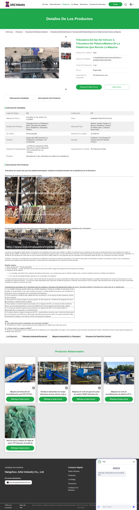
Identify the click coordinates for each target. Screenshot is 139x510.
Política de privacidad (8, 506)
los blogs (74, 4)
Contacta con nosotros (73, 489)
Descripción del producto (49, 98)
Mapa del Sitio (23, 506)
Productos (19, 32)
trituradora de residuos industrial (36, 32)
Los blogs (71, 479)
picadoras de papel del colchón (98, 336)
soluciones (84, 4)
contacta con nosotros (97, 4)
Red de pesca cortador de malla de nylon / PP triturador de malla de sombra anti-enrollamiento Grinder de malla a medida (20, 442)
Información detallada (19, 98)
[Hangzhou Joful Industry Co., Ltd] (16, 4)
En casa (45, 4)
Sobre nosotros (73, 471)
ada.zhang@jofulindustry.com (19, 482)
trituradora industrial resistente (34, 336)
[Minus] (134, 462)
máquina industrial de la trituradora (66, 336)
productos (66, 4)
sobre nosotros (55, 4)
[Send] (134, 506)
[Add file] (98, 506)
